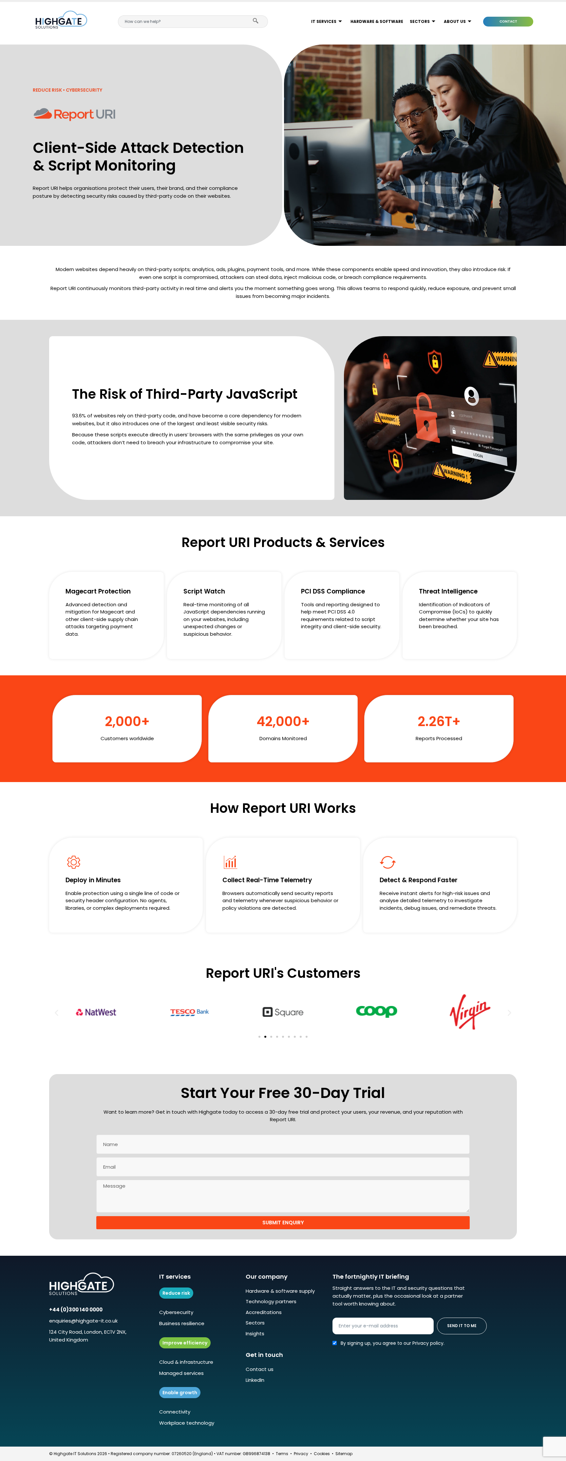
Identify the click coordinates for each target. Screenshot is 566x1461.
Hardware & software (376, 21)
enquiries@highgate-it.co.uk (83, 1320)
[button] (56, 1013)
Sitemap (343, 1453)
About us (455, 21)
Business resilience (181, 1323)
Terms (282, 1453)
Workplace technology (186, 1422)
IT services (323, 21)
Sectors (420, 21)
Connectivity (174, 1411)
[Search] (257, 21)
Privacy (301, 1453)
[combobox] (182, 21)
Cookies (322, 1453)
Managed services (181, 1373)
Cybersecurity (176, 1312)
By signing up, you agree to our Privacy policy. (392, 1343)
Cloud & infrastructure (186, 1362)
